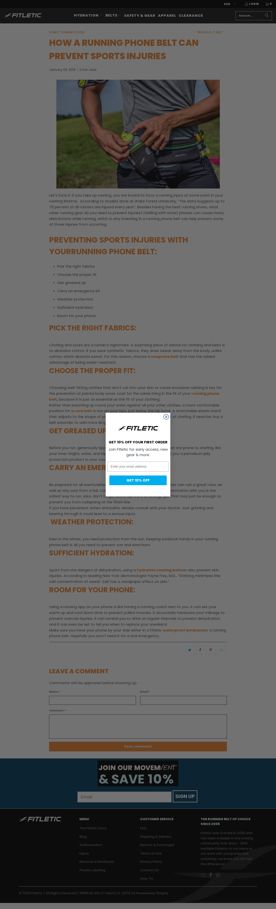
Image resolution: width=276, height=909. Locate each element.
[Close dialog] (166, 416)
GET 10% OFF (138, 480)
